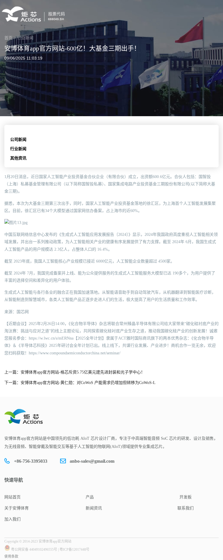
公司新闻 (18, 139)
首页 (8, 38)
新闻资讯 (94, 508)
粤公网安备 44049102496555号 (34, 550)
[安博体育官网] (34, 14)
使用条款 (11, 556)
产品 (90, 497)
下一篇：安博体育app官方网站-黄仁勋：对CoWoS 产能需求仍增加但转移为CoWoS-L (80, 382)
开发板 (185, 497)
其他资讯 (18, 158)
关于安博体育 (16, 508)
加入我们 (12, 519)
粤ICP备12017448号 (74, 550)
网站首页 (12, 497)
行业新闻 (18, 149)
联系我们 (185, 508)
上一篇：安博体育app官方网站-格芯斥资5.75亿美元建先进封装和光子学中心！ (74, 372)
